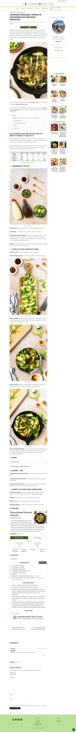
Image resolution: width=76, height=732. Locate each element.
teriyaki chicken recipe (37, 493)
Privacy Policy (38, 722)
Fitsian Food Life (13, 12)
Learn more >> (58, 41)
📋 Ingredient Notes (17, 120)
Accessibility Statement (38, 723)
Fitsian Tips (59, 721)
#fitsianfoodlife (39, 618)
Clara (20, 518)
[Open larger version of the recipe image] (40, 517)
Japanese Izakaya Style (21, 12)
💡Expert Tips (16, 128)
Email (11, 699)
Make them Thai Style (15, 504)
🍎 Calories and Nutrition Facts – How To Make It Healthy (26, 118)
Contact (38, 721)
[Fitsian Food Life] (38, 5)
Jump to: (14, 115)
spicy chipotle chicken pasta (20, 104)
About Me (38, 720)
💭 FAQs (15, 125)
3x (45, 562)
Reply (44, 655)
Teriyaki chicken (35, 102)
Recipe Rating (13, 672)
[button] (11, 534)
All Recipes (59, 720)
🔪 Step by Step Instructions (19, 123)
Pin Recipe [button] (39, 537)
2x (42, 562)
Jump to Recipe (25, 27)
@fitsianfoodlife (26, 618)
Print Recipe (33, 27)
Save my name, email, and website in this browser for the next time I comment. (29, 705)
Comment (12, 677)
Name (11, 694)
